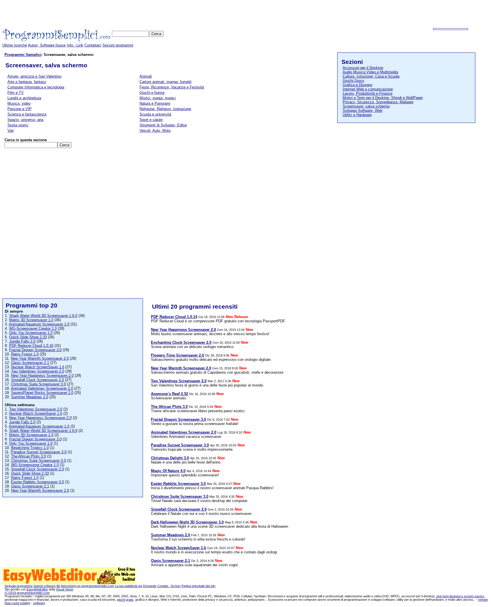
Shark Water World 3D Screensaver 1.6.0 (43, 315)
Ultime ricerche (14, 45)
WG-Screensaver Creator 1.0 (33, 328)
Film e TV (15, 92)
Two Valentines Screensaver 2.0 (37, 371)
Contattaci (92, 45)
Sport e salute (151, 120)
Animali (146, 76)
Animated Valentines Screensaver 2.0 (42, 388)
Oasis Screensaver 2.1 (30, 363)
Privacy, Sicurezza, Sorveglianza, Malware (378, 102)
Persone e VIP (19, 109)
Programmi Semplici (23, 54)
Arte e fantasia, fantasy (26, 82)
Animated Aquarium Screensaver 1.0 (39, 324)
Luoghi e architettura (24, 98)
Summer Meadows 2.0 (29, 397)
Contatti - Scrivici (169, 586)
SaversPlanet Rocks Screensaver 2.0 (42, 392)
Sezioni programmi (117, 45)
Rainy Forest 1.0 (25, 354)
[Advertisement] (387, 15)
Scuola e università (155, 114)
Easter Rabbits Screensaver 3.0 (37, 482)
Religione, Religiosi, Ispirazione (165, 109)
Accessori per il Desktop (363, 68)
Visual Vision (64, 589)
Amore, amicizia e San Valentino (34, 76)
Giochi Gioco (353, 80)
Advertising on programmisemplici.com (87, 586)
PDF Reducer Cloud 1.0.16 (31, 345)
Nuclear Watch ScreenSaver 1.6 (37, 367)
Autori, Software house (47, 45)
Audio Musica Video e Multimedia (370, 72)
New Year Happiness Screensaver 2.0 (42, 375)
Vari (10, 130)
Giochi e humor (152, 92)
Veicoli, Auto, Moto (155, 130)
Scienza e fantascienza (26, 114)
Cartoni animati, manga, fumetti (165, 82)
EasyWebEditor (37, 589)
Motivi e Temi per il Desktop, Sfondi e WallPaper (383, 98)
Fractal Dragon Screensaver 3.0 (35, 350)
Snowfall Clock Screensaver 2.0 (37, 380)
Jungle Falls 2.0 (22, 341)
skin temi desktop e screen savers (460, 596)
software (39, 603)
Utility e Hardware (357, 115)
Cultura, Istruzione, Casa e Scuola (371, 76)
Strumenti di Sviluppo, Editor (163, 125)
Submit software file (46, 586)
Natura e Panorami (155, 103)
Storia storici (17, 125)
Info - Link (75, 45)
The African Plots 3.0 (28, 456)
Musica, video (19, 103)
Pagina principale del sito (198, 586)
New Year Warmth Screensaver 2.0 (40, 358)
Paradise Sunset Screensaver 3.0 (38, 452)
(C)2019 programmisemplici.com (27, 592)
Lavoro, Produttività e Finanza (367, 93)
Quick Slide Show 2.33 (28, 337)
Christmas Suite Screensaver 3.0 (38, 384)
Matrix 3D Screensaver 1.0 (31, 320)
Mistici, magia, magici (158, 98)
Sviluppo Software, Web (362, 110)
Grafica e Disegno (357, 85)
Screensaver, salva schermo (366, 106)
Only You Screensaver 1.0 (30, 333)
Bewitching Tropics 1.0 (30, 448)
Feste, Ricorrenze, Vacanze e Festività (172, 87)
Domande (149, 586)
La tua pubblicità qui (128, 586)
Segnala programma (19, 586)
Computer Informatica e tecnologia (35, 87)
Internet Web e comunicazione (368, 89)
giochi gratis (125, 599)
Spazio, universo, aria (25, 120)
